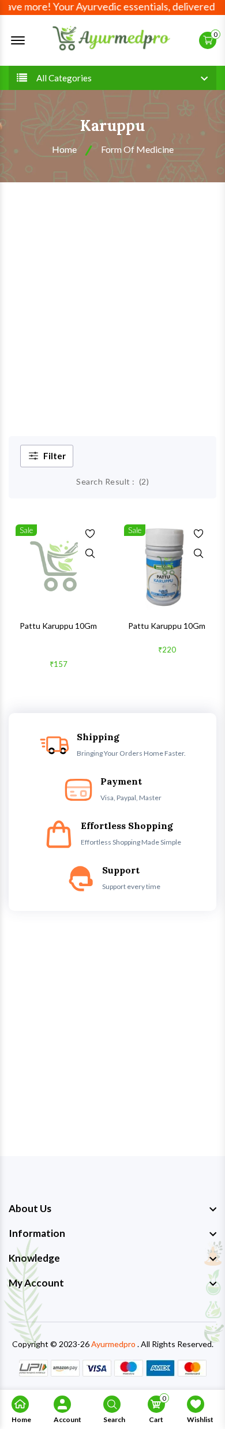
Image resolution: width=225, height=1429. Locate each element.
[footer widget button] (112, 1209)
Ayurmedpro (113, 1344)
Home (64, 149)
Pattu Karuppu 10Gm (58, 626)
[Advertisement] (112, 300)
